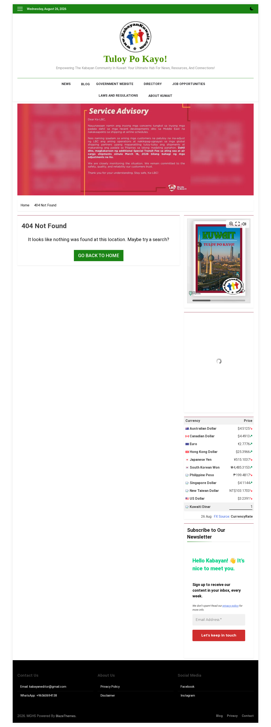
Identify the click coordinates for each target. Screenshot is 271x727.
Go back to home (98, 255)
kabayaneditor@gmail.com (47, 687)
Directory (153, 84)
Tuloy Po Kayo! (135, 58)
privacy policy (231, 605)
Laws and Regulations (118, 95)
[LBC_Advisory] (135, 149)
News (66, 84)
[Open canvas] (20, 8)
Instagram (188, 695)
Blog (85, 84)
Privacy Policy (110, 687)
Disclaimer (108, 695)
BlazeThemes (66, 716)
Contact (248, 716)
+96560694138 (46, 695)
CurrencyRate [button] (242, 516)
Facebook (187, 687)
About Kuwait (160, 96)
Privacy (232, 716)
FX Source (221, 516)
